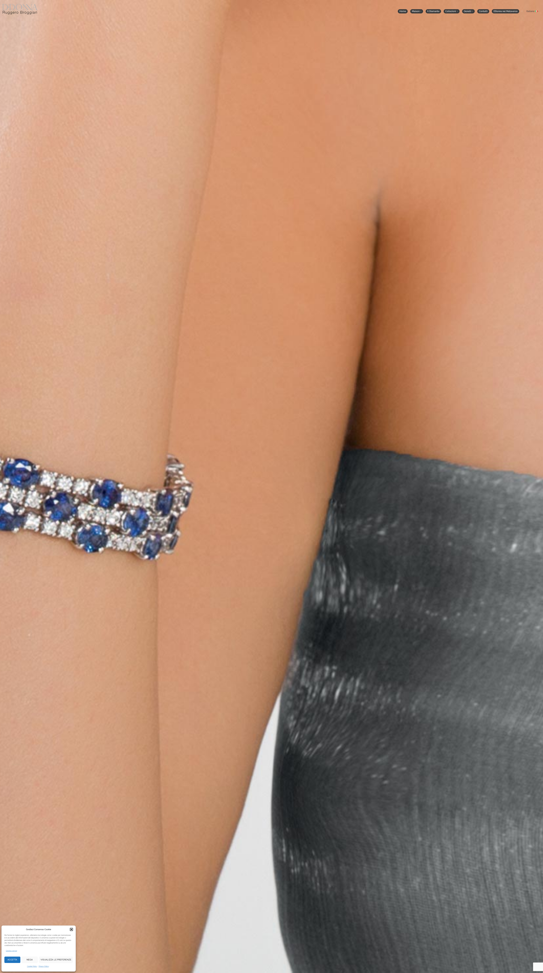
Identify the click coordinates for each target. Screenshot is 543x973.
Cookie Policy (32, 966)
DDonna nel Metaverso (506, 11)
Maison (416, 11)
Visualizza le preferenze (56, 959)
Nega (30, 959)
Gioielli (467, 11)
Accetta (12, 959)
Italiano (530, 11)
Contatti (483, 11)
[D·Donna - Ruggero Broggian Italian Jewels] (19, 9)
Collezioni (450, 11)
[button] (71, 929)
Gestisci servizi (11, 951)
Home (402, 11)
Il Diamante (433, 11)
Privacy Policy (44, 966)
